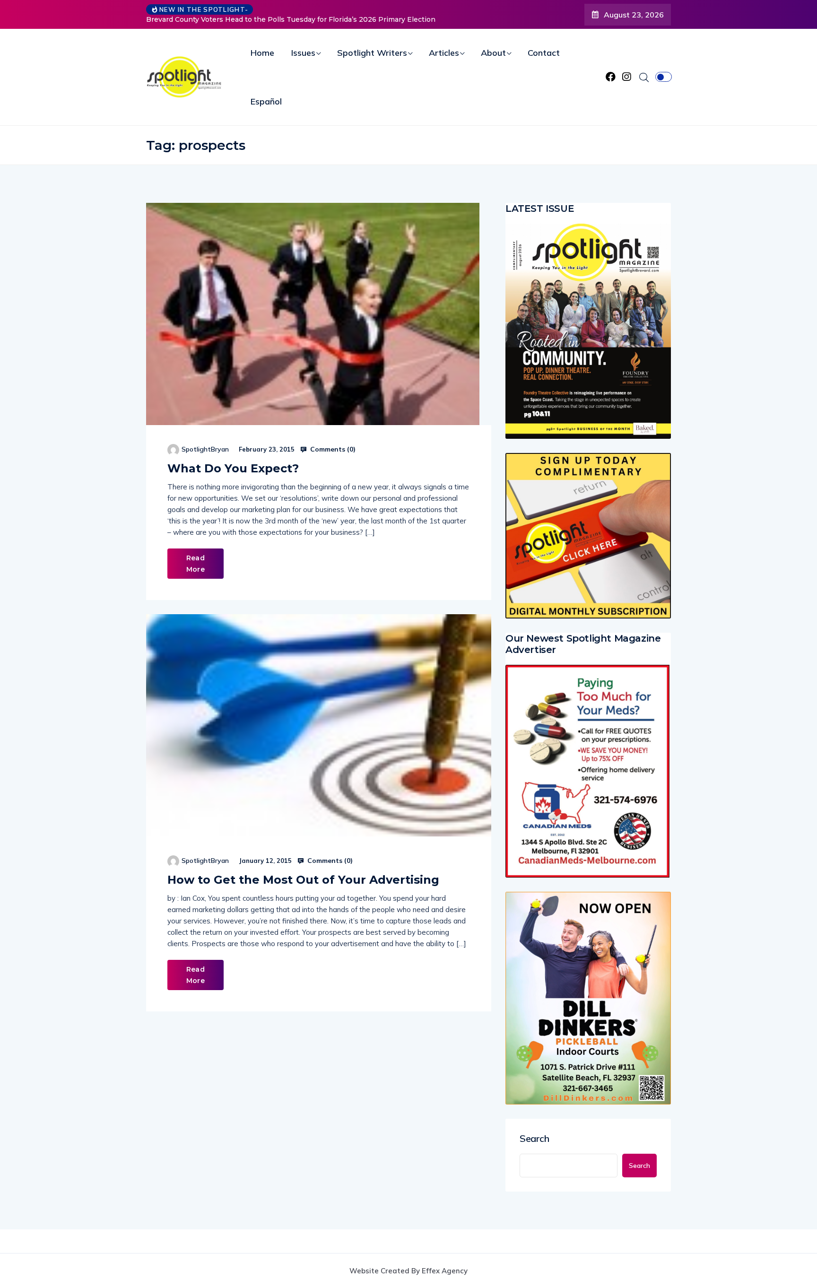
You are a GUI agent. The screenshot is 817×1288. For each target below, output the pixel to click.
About (493, 52)
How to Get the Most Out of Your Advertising (303, 880)
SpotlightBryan (205, 449)
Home (262, 52)
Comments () (332, 449)
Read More (195, 564)
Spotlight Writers (372, 52)
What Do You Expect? (233, 468)
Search (534, 1138)
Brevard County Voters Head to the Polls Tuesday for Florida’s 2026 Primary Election (290, 19)
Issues (303, 52)
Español (266, 101)
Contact (544, 52)
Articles (444, 52)
